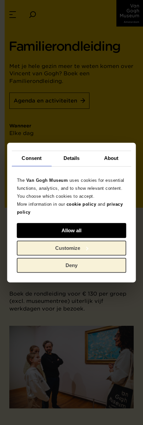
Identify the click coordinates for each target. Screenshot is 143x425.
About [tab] (111, 158)
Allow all (71, 230)
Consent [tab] (32, 158)
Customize (67, 248)
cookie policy (81, 204)
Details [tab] (72, 158)
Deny (71, 265)
